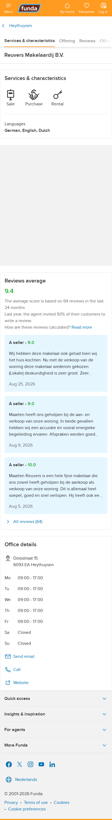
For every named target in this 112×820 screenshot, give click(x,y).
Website (21, 682)
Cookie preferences (27, 809)
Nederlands (26, 779)
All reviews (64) (27, 521)
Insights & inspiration (24, 714)
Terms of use (36, 802)
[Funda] (36, 8)
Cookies (61, 802)
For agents (14, 729)
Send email (24, 656)
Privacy (11, 802)
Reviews (87, 41)
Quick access (17, 698)
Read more (81, 327)
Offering (67, 41)
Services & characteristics (29, 40)
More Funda (16, 745)
